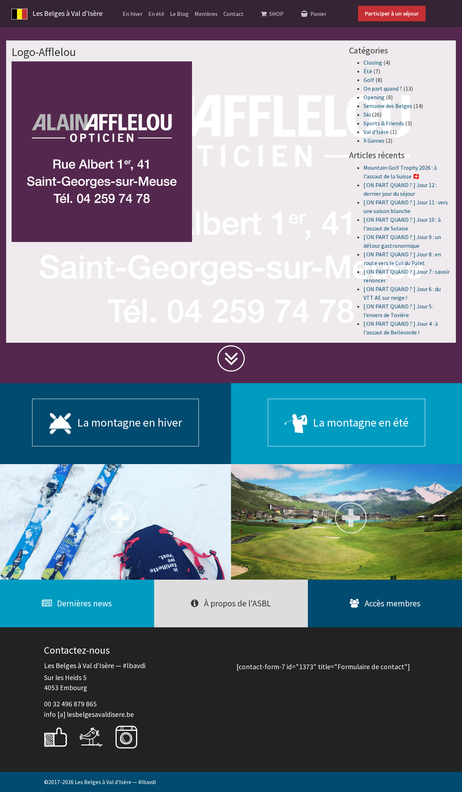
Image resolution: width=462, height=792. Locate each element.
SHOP (276, 13)
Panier (318, 13)
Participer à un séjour (392, 13)
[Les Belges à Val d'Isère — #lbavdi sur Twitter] (96, 736)
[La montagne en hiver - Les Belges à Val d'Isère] (115, 522)
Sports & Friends (383, 123)
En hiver (133, 13)
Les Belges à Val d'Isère (67, 13)
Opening (374, 97)
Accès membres (391, 603)
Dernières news (83, 603)
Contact (233, 13)
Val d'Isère (376, 131)
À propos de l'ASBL (236, 603)
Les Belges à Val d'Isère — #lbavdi (115, 781)
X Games (373, 140)
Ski (367, 114)
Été (367, 71)
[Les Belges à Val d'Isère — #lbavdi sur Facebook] (61, 736)
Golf (368, 79)
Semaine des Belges (387, 105)
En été (156, 13)
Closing (372, 62)
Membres (206, 13)
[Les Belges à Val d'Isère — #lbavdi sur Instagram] (132, 736)
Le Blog (179, 13)
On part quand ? (382, 88)
